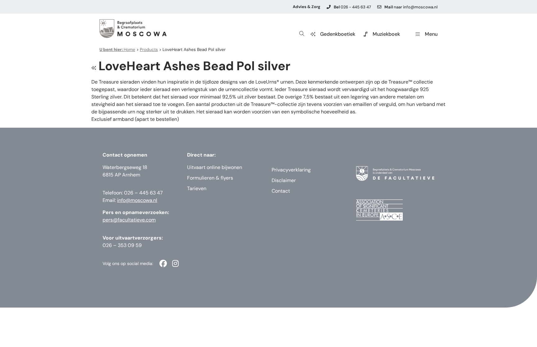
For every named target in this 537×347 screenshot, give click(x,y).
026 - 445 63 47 (352, 7)
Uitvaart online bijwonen (214, 167)
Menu (431, 34)
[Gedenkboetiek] (312, 34)
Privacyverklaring (291, 170)
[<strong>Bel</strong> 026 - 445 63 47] (329, 7)
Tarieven (196, 188)
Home (117, 49)
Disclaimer (284, 180)
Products (149, 49)
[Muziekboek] (365, 34)
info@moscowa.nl (137, 200)
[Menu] (417, 34)
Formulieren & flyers (210, 178)
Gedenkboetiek (337, 34)
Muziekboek (386, 34)
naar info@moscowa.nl (411, 7)
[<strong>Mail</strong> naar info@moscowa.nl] (379, 7)
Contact (281, 191)
